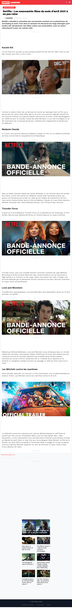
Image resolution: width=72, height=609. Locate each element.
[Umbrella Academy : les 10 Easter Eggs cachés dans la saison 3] (28, 573)
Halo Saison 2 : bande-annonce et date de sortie (27, 547)
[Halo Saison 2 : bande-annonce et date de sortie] (28, 540)
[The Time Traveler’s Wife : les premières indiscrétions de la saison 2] (43, 573)
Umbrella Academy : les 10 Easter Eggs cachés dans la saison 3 (28, 581)
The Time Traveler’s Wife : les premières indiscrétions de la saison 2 (43, 581)
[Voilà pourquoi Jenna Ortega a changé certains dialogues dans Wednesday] (43, 557)
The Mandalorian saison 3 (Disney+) (28, 563)
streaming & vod (10, 454)
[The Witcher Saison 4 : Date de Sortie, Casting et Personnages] (43, 540)
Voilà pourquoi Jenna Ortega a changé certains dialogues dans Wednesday (43, 565)
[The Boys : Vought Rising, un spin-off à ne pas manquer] (36, 527)
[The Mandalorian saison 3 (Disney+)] (28, 557)
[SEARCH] (66, 2)
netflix (3, 454)
